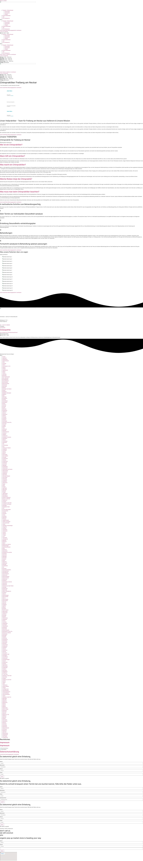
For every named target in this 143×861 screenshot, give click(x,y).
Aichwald (4, 363)
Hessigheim (4, 480)
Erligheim (4, 434)
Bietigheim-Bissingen (6, 392)
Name (1, 761)
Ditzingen (4, 417)
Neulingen (4, 587)
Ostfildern (4, 614)
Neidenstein (4, 579)
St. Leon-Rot (5, 674)
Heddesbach (5, 472)
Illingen (3, 484)
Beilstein (4, 387)
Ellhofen (4, 426)
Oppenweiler (5, 611)
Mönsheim (4, 557)
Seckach (4, 660)
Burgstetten (4, 410)
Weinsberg (4, 710)
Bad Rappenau (5, 379)
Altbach (3, 367)
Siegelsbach (4, 664)
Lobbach (4, 533)
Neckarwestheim (5, 576)
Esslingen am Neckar (6, 437)
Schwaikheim (5, 656)
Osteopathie (7, 12)
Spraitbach (4, 672)
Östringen (4, 615)
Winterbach (4, 726)
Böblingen (4, 396)
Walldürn (4, 706)
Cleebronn (4, 411)
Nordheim (4, 592)
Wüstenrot (4, 730)
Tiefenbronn (4, 685)
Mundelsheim (5, 565)
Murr (3, 567)
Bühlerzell (4, 409)
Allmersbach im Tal (6, 366)
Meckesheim (4, 551)
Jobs (3, 16)
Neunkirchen (4, 588)
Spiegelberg (4, 671)
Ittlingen (4, 492)
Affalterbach (4, 359)
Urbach (3, 695)
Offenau (4, 607)
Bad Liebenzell (5, 378)
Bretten (3, 403)
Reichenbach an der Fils (7, 631)
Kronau (3, 514)
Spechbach (4, 670)
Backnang (4, 375)
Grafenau (4, 459)
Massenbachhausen (6, 547)
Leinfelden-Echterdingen (7, 525)
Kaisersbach (4, 494)
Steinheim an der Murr (7, 675)
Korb (3, 508)
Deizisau (4, 413)
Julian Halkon (9, 90)
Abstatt (3, 356)
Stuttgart (4, 678)
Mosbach (4, 559)
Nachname (2, 765)
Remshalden (4, 634)
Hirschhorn (4, 481)
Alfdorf (3, 364)
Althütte (4, 368)
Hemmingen (4, 477)
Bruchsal (4, 406)
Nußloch (4, 593)
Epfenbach (4, 429)
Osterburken (4, 612)
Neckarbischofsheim (6, 569)
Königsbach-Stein (6, 506)
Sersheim (4, 663)
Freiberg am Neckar (6, 447)
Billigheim (4, 394)
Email (1, 772)
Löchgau (4, 534)
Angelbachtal (5, 370)
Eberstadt (4, 423)
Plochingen (4, 624)
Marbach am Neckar (6, 544)
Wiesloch (4, 722)
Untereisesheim (5, 690)
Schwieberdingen (5, 659)
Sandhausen (4, 646)
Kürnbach (4, 518)
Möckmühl (4, 555)
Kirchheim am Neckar (6, 504)
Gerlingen (4, 457)
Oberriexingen (5, 596)
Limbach (4, 532)
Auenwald (4, 374)
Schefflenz (4, 647)
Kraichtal (4, 512)
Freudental (4, 449)
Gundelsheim (5, 466)
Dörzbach (4, 418)
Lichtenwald (4, 530)
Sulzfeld (4, 681)
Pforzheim (4, 622)
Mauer (3, 548)
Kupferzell (4, 517)
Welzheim (4, 717)
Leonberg (4, 528)
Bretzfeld (4, 405)
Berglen (3, 390)
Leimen (3, 524)
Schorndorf (4, 652)
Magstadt (4, 540)
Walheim (4, 703)
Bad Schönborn (5, 380)
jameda (12, 95)
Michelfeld (4, 553)
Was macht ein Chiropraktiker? (13, 165)
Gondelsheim (5, 458)
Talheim (3, 682)
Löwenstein (4, 537)
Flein (3, 443)
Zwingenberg (5, 737)
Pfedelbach (4, 619)
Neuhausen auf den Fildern (7, 585)
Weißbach (4, 715)
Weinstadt (4, 711)
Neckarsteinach (5, 573)
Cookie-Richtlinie (3, 749)
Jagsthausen (5, 493)
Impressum (4, 742)
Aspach (3, 371)
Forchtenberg (5, 445)
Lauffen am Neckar (6, 521)
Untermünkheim (5, 693)
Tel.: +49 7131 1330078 (5, 325)
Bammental (4, 384)
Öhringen (4, 608)
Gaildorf (4, 453)
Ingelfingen (4, 488)
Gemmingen (4, 454)
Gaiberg (4, 451)
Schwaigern (4, 655)
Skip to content (3, 0)
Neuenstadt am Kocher (7, 581)
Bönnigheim (4, 398)
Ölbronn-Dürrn (5, 610)
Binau (3, 395)
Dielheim (4, 415)
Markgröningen (5, 545)
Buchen (3, 407)
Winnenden (4, 725)
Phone (1, 768)
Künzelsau (4, 516)
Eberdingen (4, 421)
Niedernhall (4, 589)
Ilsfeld (3, 485)
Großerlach (4, 462)
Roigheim (4, 636)
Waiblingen (4, 698)
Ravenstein (4, 628)
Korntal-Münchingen (6, 509)
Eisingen (4, 425)
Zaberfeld (4, 731)
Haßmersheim (5, 470)
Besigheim (4, 391)
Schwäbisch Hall (5, 654)
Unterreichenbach (6, 694)
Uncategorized (5, 689)
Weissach (4, 713)
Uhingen (4, 687)
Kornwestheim (5, 510)
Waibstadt (4, 699)
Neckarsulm (4, 575)
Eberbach (4, 419)
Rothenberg (4, 640)
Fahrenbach (4, 438)
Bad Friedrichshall (6, 376)
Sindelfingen (4, 667)
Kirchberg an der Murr (7, 502)
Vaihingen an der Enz (6, 697)
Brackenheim (5, 400)
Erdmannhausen (5, 431)
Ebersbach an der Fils (6, 422)
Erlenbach (4, 433)
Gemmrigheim (5, 455)
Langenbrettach (5, 520)
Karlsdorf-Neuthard (6, 497)
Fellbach (4, 439)
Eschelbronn (4, 435)
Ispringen (4, 490)
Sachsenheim (5, 644)
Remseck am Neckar (6, 632)
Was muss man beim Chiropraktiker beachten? (19, 192)
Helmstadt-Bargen (6, 476)
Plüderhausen (5, 626)
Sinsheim (4, 668)
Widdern (4, 718)
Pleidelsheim (4, 623)
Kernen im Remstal (6, 498)
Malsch (3, 543)
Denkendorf (4, 414)
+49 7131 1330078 (4, 31)
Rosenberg (4, 638)
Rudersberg (4, 642)
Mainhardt (4, 541)
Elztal (3, 427)
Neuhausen (4, 584)
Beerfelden (4, 386)
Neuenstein (4, 583)
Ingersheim (4, 489)
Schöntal (4, 651)
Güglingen (4, 465)
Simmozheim (5, 666)
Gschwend (4, 463)
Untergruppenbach (6, 691)
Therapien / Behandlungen (7, 10)
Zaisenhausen (5, 733)
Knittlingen (4, 505)
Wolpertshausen (5, 727)
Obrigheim (4, 604)
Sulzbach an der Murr (6, 679)
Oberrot (4, 597)
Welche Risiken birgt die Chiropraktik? (16, 179)
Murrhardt (4, 568)
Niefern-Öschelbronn (6, 591)
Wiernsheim (4, 719)
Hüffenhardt (4, 482)
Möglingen (4, 556)
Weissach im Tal (5, 714)
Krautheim (4, 513)
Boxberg (4, 399)
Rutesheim (4, 643)
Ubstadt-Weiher (5, 686)
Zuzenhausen (5, 734)
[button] (71, 19)
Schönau (4, 648)
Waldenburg (4, 702)
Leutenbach (4, 529)
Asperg (3, 372)
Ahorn (3, 362)
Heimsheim (4, 474)
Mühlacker (4, 561)
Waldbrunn (4, 701)
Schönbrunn (4, 650)
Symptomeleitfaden (6, 15)
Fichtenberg (4, 441)
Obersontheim (5, 599)
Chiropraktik (7, 11)
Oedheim (4, 605)
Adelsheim (4, 358)
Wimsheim (4, 723)
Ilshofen (4, 486)
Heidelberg (4, 473)
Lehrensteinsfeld (5, 522)
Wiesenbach (4, 721)
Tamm (3, 683)
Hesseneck (4, 478)
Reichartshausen (5, 630)
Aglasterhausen (5, 360)
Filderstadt (4, 442)
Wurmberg (4, 729)
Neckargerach (5, 572)
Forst (3, 446)
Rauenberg (4, 627)
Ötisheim (4, 616)
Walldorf (4, 705)
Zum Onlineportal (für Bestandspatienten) (9, 332)
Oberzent (4, 603)
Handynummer (3, 797)
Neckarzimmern (5, 577)
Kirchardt (4, 501)
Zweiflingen (4, 735)
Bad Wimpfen (5, 382)
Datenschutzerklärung (4, 748)
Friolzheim (4, 450)
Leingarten (4, 526)
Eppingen (4, 430)
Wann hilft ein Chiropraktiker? (12, 156)
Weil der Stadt (5, 709)
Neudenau (4, 580)
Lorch (3, 536)
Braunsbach (4, 402)
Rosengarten (5, 639)
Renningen (4, 635)
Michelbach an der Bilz (7, 552)
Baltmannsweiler (5, 383)
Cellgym (6, 14)
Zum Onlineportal (6, 18)
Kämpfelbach (5, 496)
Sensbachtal (4, 662)
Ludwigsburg (5, 538)
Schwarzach (4, 658)
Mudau (3, 560)
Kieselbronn (4, 500)
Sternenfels (4, 677)
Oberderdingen (5, 595)
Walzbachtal (4, 707)
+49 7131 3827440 (4, 55)
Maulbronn (4, 549)
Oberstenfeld (5, 600)
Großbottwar (5, 461)
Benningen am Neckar (6, 388)
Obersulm (4, 601)
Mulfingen (4, 564)
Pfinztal (3, 620)
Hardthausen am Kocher (7, 469)
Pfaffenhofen (5, 618)
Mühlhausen (4, 563)
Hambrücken (5, 467)
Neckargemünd (5, 571)
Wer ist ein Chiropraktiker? (11, 145)
